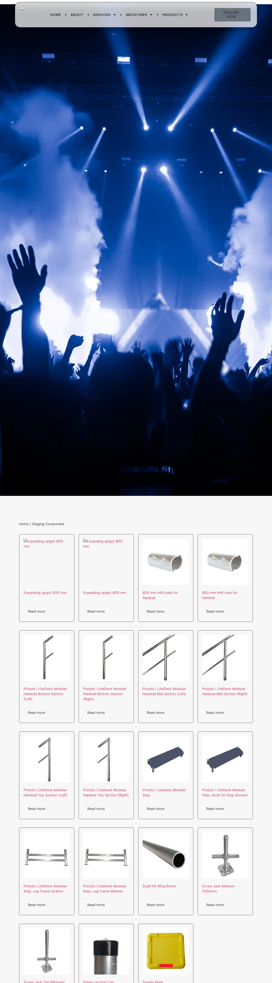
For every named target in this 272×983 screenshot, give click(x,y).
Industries (136, 15)
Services (102, 15)
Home (55, 15)
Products (172, 15)
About (77, 15)
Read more (36, 611)
